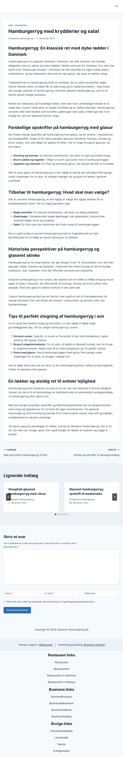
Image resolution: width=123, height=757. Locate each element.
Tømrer (61, 744)
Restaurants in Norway (61, 682)
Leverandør (61, 737)
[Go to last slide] (8, 497)
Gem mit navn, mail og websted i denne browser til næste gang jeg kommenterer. (51, 601)
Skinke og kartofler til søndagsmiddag (96, 453)
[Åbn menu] (116, 6)
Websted (90, 593)
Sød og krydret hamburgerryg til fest (25, 453)
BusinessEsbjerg (61, 716)
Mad (10, 25)
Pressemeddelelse (61, 730)
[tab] (55, 514)
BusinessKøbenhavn (61, 703)
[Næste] (114, 497)
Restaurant (61, 662)
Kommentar (12, 546)
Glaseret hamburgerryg (22, 38)
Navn (9, 593)
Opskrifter (21, 25)
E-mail (49, 593)
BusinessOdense (61, 709)
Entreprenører (61, 750)
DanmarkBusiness (61, 696)
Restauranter (61, 668)
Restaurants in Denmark (61, 675)
